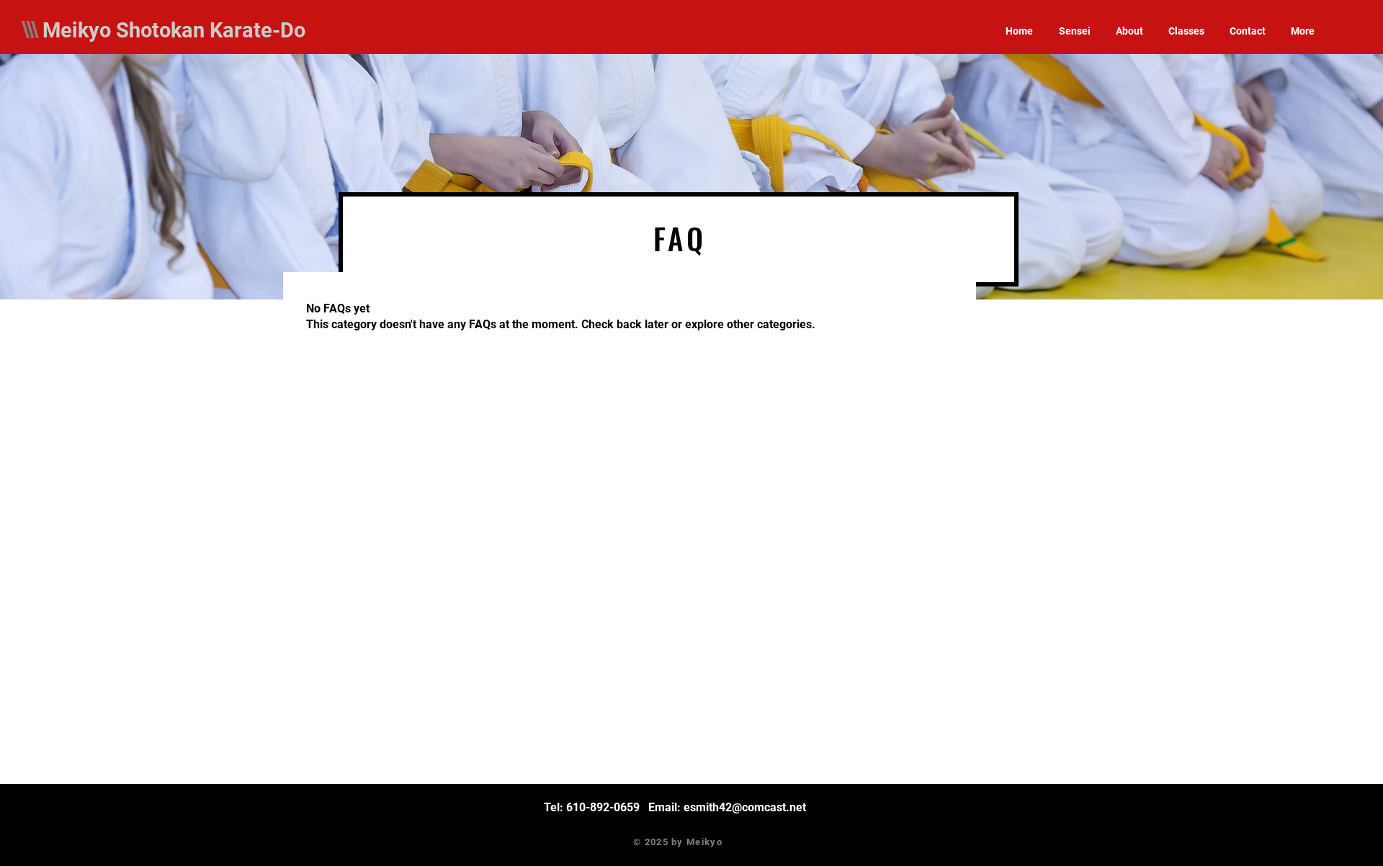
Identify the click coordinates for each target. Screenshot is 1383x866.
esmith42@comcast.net (745, 807)
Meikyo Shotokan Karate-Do (173, 30)
